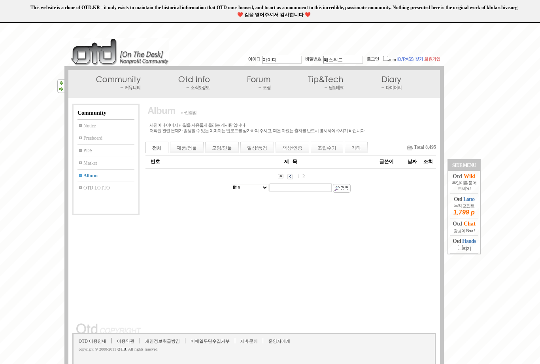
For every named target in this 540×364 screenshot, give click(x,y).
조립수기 (326, 148)
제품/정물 (187, 148)
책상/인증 (292, 148)
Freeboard (92, 138)
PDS (88, 151)
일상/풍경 (257, 148)
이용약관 (125, 341)
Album (90, 175)
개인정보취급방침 (162, 341)
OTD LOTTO (96, 188)
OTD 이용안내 (92, 341)
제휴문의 (249, 341)
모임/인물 (222, 148)
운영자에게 (279, 341)
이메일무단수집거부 (210, 341)
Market (90, 163)
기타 (356, 148)
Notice (89, 126)
